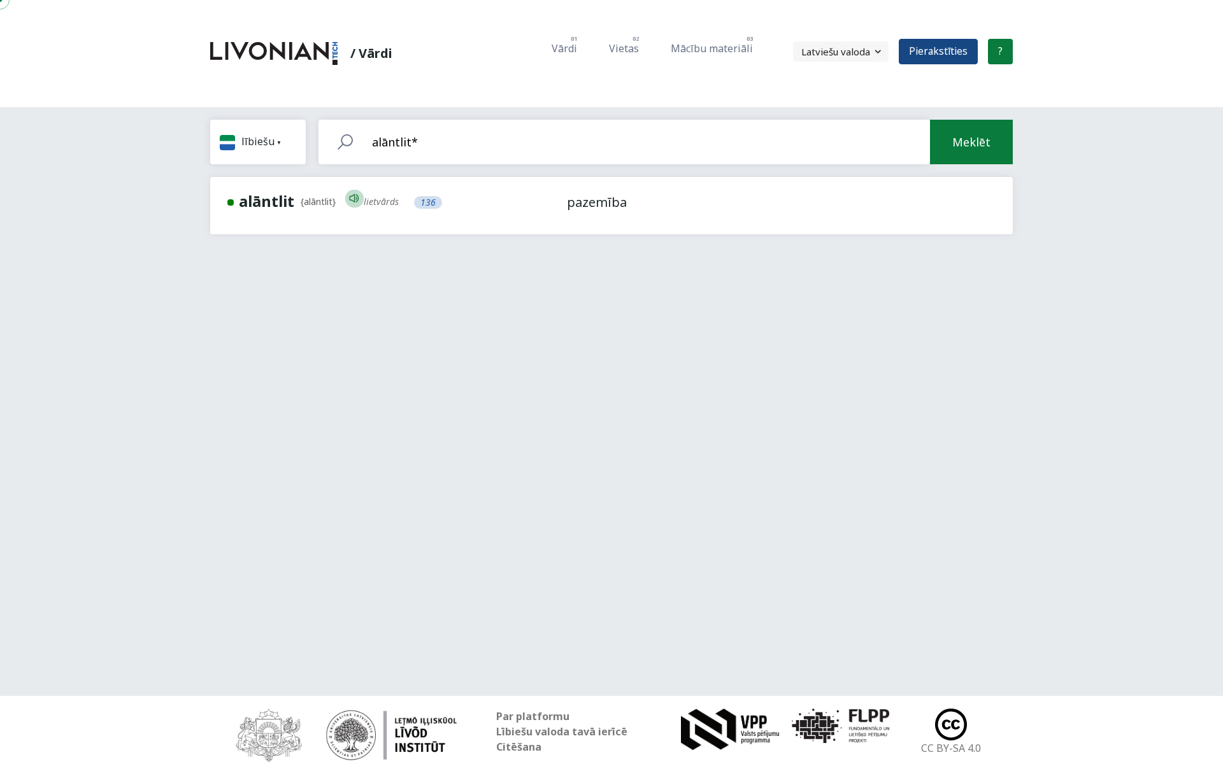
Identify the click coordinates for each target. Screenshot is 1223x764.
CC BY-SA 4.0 (951, 748)
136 (428, 202)
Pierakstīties (938, 51)
